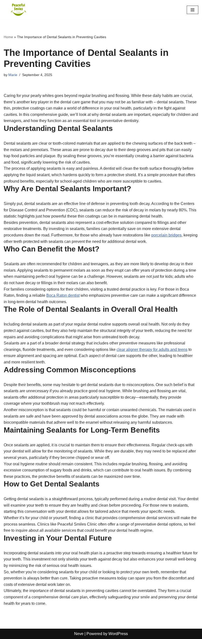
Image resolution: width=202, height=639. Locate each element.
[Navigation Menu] (192, 10)
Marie (12, 75)
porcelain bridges (166, 235)
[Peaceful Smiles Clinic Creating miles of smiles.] (18, 9)
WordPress (118, 634)
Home (8, 37)
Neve (79, 634)
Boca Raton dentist (63, 295)
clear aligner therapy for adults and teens (152, 349)
